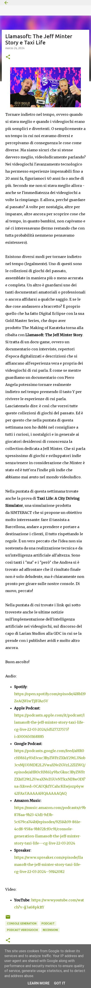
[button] (8, 57)
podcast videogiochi (22, 929)
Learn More (38, 983)
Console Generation (21, 923)
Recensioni (50, 929)
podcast (48, 923)
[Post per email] (8, 918)
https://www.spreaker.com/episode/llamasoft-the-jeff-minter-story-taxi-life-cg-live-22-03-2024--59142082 (48, 864)
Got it (59, 983)
